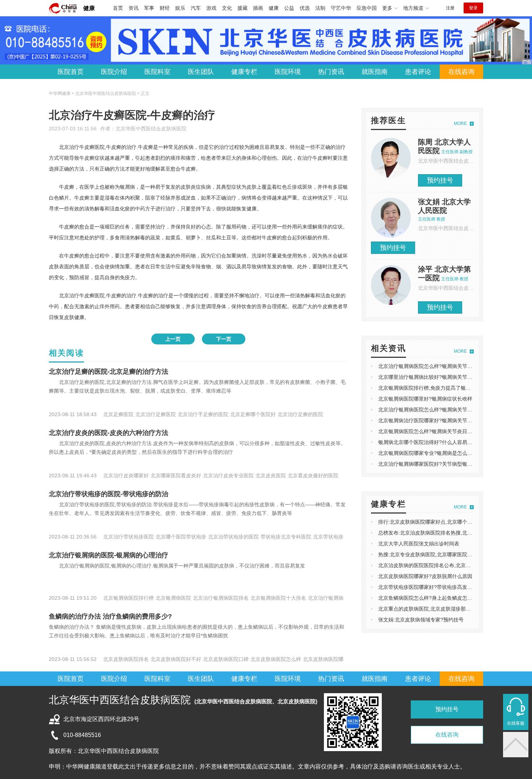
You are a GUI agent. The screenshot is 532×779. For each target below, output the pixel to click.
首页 (118, 8)
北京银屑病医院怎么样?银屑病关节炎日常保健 (430, 431)
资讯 (133, 8)
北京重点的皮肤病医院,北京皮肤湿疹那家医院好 (432, 609)
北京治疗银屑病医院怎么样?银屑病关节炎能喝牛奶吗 (438, 366)
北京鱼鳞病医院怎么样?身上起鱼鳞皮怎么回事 (430, 598)
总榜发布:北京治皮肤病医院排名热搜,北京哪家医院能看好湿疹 (448, 533)
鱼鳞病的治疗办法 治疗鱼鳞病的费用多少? (110, 616)
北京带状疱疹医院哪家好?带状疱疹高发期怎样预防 (435, 587)
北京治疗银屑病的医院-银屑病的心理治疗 (108, 555)
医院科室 (157, 71)
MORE (460, 123)
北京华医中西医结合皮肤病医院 (150, 128)
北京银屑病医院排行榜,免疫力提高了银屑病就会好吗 (437, 388)
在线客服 (515, 723)
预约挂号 (440, 180)
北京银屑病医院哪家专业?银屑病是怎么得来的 (430, 453)
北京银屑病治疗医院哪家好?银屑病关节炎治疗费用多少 (440, 420)
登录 (473, 8)
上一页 (173, 339)
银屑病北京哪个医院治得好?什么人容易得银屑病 (432, 442)
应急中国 (366, 8)
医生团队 (201, 71)
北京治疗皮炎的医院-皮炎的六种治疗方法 (108, 432)
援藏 (242, 8)
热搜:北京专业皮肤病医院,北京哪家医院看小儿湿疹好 (438, 554)
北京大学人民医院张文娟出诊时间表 (418, 543)
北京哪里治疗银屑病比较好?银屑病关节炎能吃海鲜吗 (438, 377)
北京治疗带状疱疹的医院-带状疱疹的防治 (108, 494)
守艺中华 (341, 8)
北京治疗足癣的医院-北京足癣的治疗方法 (108, 371)
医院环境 (288, 71)
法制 (320, 8)
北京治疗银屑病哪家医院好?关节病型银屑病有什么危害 (440, 464)
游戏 (211, 8)
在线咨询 (461, 71)
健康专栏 (244, 71)
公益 (289, 8)
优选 (305, 8)
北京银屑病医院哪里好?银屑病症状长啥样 (425, 399)
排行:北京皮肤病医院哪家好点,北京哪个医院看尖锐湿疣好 (443, 522)
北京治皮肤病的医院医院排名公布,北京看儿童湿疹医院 (439, 565)
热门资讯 (331, 71)
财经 (165, 8)
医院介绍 (114, 71)
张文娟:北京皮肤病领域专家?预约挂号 (421, 620)
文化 (227, 8)
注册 (450, 8)
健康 (89, 8)
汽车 (196, 8)
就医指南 (375, 71)
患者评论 (418, 71)
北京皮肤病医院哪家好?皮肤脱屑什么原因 (425, 576)
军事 (149, 8)
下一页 (223, 339)
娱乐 (180, 8)
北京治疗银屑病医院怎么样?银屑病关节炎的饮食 (432, 409)
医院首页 (71, 71)
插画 (258, 8)
